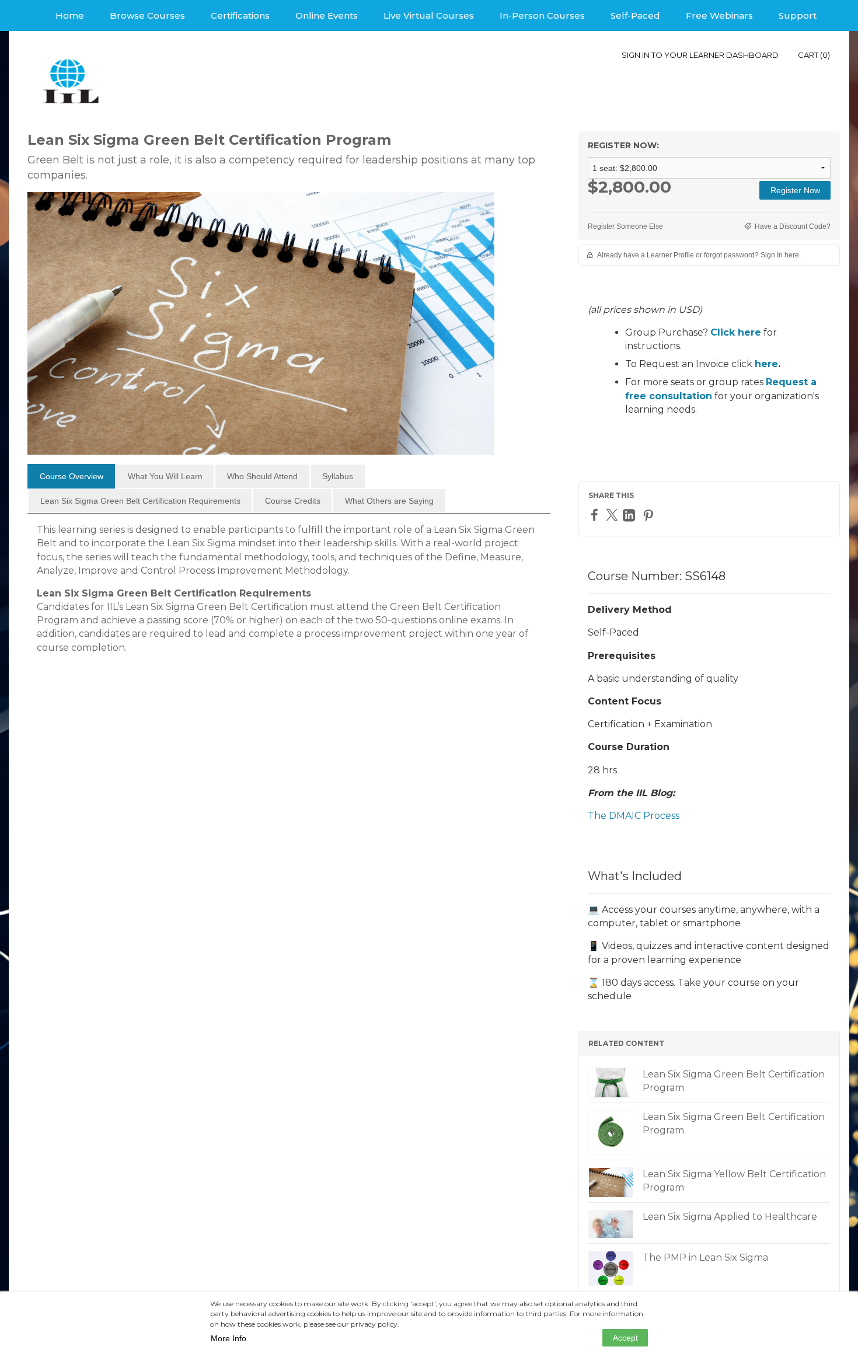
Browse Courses (147, 15)
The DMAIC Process (633, 815)
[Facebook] (596, 514)
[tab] (71, 476)
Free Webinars (719, 15)
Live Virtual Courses (428, 15)
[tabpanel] (288, 593)
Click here (735, 332)
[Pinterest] (649, 515)
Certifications (240, 15)
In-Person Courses (542, 15)
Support (798, 15)
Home (69, 15)
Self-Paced (635, 15)
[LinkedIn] (630, 515)
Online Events (326, 15)
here (766, 363)
